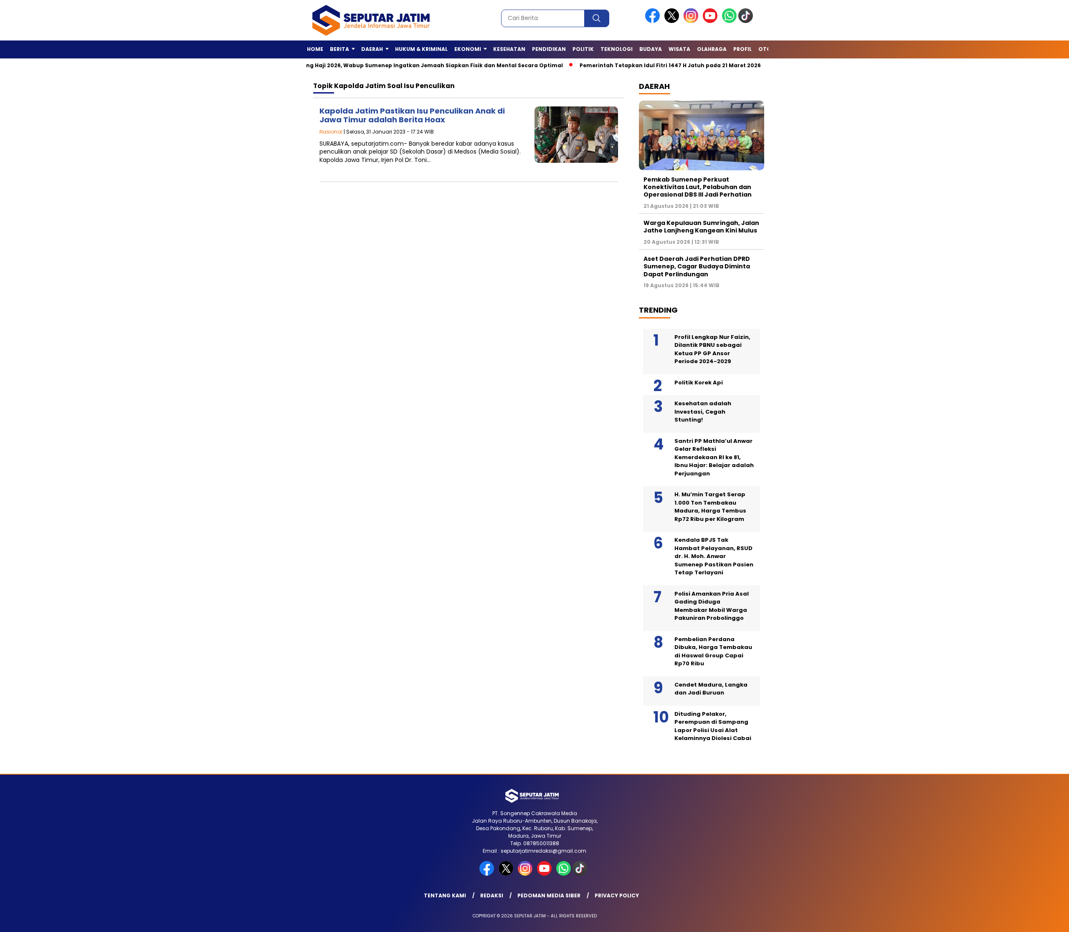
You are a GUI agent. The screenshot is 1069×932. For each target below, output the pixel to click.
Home (315, 49)
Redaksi (491, 895)
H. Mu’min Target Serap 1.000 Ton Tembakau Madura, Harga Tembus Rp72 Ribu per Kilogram (710, 506)
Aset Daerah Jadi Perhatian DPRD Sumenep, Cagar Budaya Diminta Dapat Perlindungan (696, 266)
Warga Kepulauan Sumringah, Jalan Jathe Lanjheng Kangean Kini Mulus (701, 227)
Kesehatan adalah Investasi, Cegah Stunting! (702, 411)
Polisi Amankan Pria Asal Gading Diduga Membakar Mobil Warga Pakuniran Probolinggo (711, 606)
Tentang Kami (445, 895)
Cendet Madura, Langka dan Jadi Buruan (710, 689)
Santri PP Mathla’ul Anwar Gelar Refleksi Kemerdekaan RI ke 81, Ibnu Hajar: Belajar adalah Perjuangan (714, 457)
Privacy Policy (617, 895)
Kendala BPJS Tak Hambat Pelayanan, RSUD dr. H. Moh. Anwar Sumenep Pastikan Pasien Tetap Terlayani (713, 556)
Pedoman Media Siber (548, 895)
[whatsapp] (729, 21)
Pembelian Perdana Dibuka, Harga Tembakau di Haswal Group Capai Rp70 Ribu (713, 651)
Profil (742, 49)
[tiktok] (747, 21)
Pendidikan (549, 49)
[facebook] (654, 21)
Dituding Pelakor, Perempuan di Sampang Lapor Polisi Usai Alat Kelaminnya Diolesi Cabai (712, 726)
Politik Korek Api (698, 382)
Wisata (679, 49)
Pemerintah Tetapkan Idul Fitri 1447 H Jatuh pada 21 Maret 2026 (641, 65)
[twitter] (673, 21)
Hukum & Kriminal (421, 49)
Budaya (650, 49)
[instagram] (692, 21)
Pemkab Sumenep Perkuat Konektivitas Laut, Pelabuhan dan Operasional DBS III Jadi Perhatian (697, 187)
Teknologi (616, 49)
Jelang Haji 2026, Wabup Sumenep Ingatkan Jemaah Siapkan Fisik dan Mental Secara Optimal (399, 65)
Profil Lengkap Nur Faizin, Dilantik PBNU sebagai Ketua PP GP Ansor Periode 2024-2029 (712, 349)
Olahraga (712, 49)
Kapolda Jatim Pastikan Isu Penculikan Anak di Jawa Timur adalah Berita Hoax (412, 115)
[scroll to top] (1030, 919)
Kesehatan (509, 49)
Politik (583, 49)
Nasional (330, 131)
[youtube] (711, 21)
